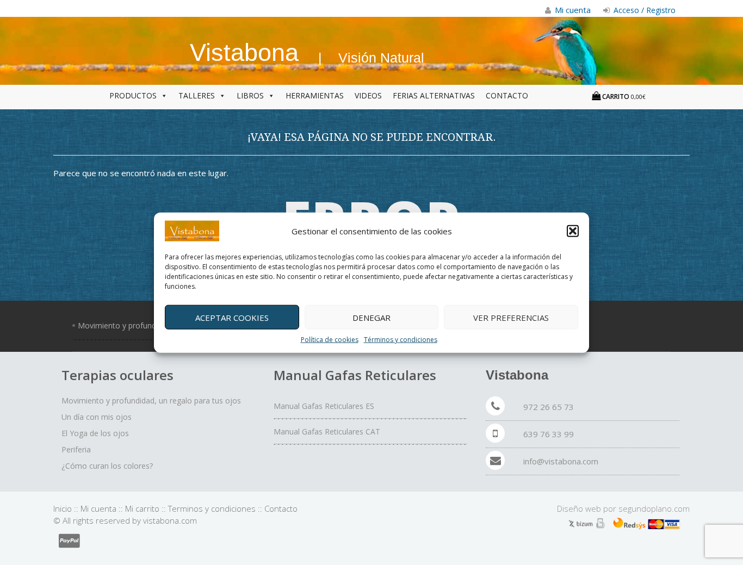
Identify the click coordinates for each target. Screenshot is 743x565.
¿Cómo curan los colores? (107, 466)
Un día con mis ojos (96, 417)
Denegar (371, 317)
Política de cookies (329, 339)
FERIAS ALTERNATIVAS (434, 95)
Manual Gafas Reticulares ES (324, 406)
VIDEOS (368, 95)
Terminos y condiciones (212, 508)
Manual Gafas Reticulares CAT (327, 431)
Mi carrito (142, 508)
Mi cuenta (98, 508)
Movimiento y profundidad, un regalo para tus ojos (151, 400)
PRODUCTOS (133, 95)
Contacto (281, 508)
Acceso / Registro (643, 10)
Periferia (76, 449)
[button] (572, 231)
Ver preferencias (511, 317)
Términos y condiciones (400, 339)
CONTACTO (507, 95)
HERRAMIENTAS (315, 95)
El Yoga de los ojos (95, 433)
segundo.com (654, 508)
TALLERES (196, 95)
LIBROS (250, 95)
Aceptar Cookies (232, 317)
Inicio (62, 508)
